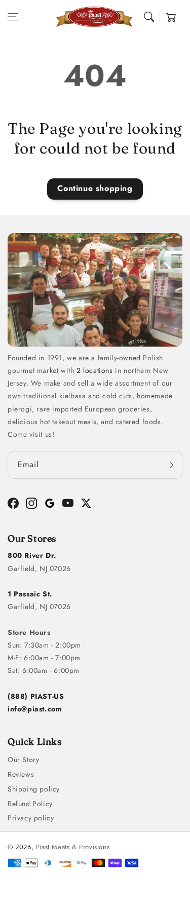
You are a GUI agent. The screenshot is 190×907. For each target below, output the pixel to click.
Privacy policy (31, 818)
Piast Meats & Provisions (72, 847)
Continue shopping (94, 188)
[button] (13, 17)
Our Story (23, 759)
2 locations (95, 370)
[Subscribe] (171, 465)
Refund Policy (30, 804)
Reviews (21, 774)
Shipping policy (34, 789)
